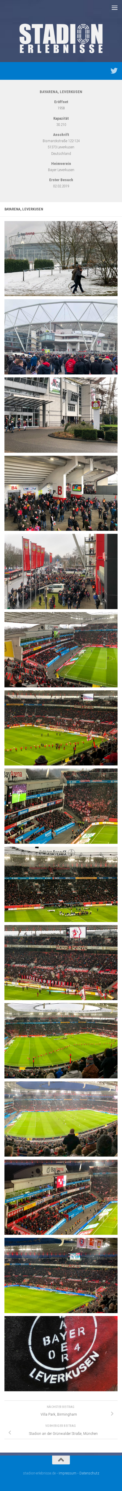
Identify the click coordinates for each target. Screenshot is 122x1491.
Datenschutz (89, 1473)
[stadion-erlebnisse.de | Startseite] (61, 38)
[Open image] (61, 258)
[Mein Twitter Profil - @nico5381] (114, 70)
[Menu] (114, 7)
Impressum (67, 1473)
